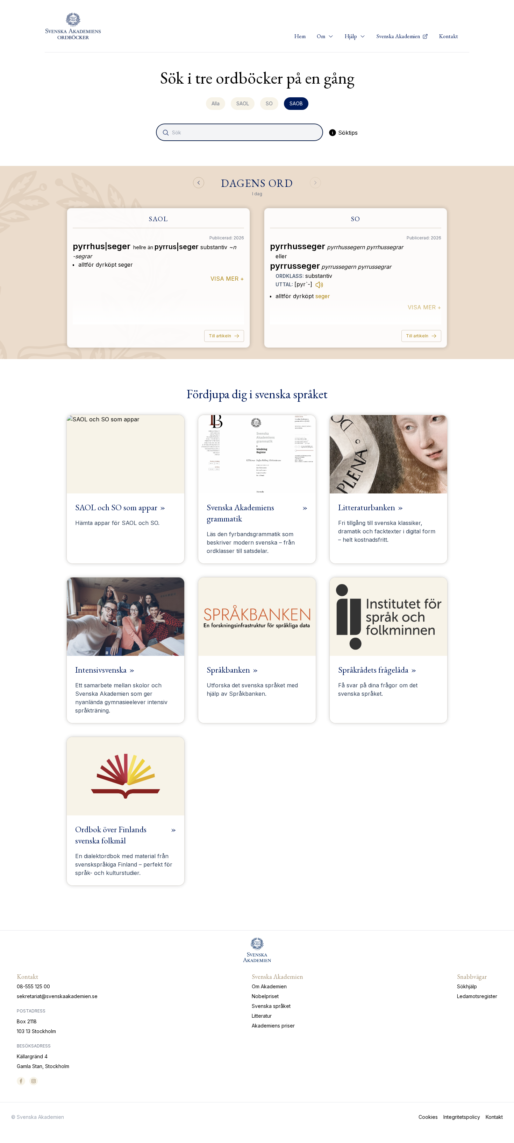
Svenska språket (271, 1006)
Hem (300, 36)
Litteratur (262, 1016)
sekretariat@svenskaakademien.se (57, 996)
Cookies (428, 1117)
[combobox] (240, 132)
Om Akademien (269, 986)
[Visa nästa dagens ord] (315, 182)
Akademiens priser (273, 1026)
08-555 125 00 (33, 986)
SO (269, 103)
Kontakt (448, 36)
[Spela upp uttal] (319, 284)
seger (322, 296)
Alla (216, 103)
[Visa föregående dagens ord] (198, 182)
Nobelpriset (265, 996)
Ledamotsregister (477, 996)
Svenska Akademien (399, 36)
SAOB (296, 103)
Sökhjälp (467, 986)
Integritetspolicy (461, 1117)
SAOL (242, 103)
